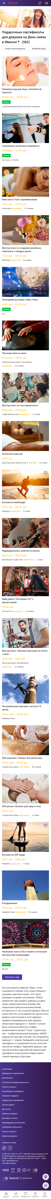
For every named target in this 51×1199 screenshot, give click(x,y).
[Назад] (4, 3)
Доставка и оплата (10, 1118)
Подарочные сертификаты (13, 1100)
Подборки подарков (10, 1096)
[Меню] (46, 3)
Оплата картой (8, 1105)
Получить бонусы (9, 1087)
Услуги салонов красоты (15, 49)
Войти (44, 1196)
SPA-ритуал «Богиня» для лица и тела (21, 806)
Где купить (6, 1109)
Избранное (25, 1196)
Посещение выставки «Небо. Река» (20, 299)
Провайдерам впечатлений (13, 1123)
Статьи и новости (9, 1132)
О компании (7, 1069)
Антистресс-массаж (12, 454)
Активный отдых (39, 49)
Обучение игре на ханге (14, 353)
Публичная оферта (9, 1114)
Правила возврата (9, 1136)
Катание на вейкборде (13, 502)
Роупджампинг (10, 903)
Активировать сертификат (13, 1091)
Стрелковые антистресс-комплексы (20, 146)
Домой (6, 1196)
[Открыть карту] (45, 1177)
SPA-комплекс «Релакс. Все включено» (22, 758)
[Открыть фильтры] (45, 1185)
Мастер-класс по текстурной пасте (20, 405)
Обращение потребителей (13, 1073)
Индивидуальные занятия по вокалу (21, 550)
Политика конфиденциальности (15, 1082)
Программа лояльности (12, 1127)
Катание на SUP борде (13, 855)
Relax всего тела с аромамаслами (19, 199)
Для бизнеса (7, 1078)
